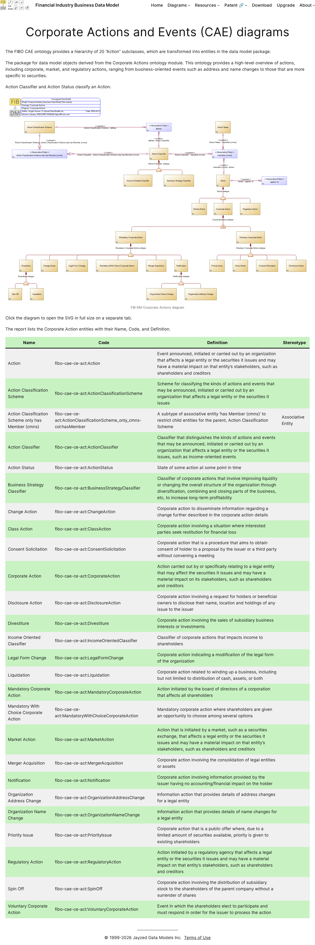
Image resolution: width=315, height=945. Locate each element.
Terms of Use (197, 937)
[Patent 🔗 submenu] (246, 5)
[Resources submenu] (218, 5)
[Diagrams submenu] (189, 5)
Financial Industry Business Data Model (77, 5)
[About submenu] (314, 5)
